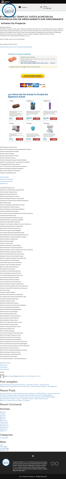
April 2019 (3, 412)
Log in (1, 445)
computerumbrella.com (6, 181)
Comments (4, 448)
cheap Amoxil (3, 365)
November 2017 (4, 427)
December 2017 (4, 425)
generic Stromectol (5, 363)
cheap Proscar (4, 183)
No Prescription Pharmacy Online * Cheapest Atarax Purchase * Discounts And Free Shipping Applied (27, 397)
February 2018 (4, 422)
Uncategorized (4, 438)
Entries (3, 446)
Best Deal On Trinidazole (6, 179)
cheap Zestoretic (4, 369)
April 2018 (3, 419)
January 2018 (3, 424)
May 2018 (2, 417)
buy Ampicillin (3, 367)
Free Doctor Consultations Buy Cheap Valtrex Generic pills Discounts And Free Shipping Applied (26, 395)
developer (11, 376)
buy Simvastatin (4, 177)
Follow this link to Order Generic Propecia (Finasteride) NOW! (16, 47)
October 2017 (3, 429)
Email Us (24, 7)
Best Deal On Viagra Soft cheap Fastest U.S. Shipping (14, 400)
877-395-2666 (47, 8)
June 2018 (3, 415)
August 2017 (3, 431)
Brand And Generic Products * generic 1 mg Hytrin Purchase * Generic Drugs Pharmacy (24, 398)
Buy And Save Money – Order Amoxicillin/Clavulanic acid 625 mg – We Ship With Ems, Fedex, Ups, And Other (30, 393)
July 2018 (2, 413)
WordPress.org (4, 450)
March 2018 (3, 420)
